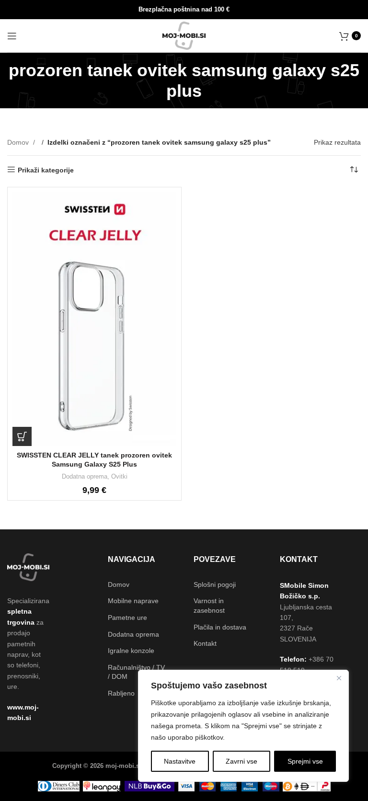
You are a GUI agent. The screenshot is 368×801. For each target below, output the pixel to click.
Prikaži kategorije (46, 170)
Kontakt (205, 643)
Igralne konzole (131, 650)
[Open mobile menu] (12, 36)
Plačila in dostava (220, 627)
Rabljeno (121, 693)
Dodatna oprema (84, 476)
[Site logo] (184, 35)
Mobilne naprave (133, 601)
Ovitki (119, 476)
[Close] (339, 678)
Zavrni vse (241, 761)
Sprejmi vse (305, 761)
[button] (22, 436)
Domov (19, 142)
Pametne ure (127, 617)
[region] (243, 726)
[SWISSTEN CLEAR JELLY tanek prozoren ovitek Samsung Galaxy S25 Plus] (94, 319)
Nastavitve (180, 761)
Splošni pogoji (215, 584)
